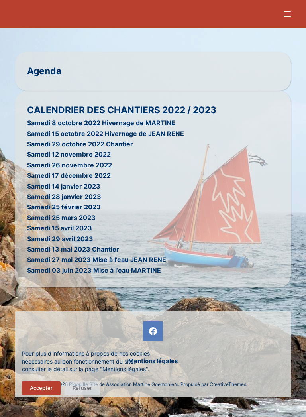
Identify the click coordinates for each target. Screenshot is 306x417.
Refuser (82, 388)
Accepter (41, 388)
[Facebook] (153, 331)
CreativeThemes (228, 384)
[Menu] (287, 14)
